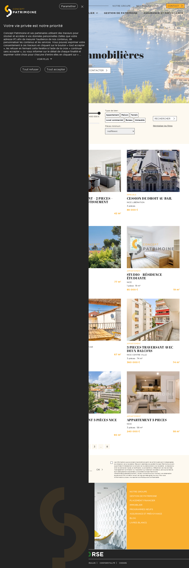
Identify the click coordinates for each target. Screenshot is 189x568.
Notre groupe (122, 6)
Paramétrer (68, 6)
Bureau (129, 120)
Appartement (112, 115)
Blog (133, 518)
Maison (124, 115)
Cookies (123, 563)
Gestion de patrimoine (121, 13)
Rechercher (163, 118)
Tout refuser (81, 6)
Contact (173, 6)
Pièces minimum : (113, 126)
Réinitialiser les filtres (162, 126)
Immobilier (136, 505)
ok (98, 469)
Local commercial (114, 120)
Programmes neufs (141, 509)
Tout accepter (56, 69)
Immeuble (140, 120)
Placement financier (142, 500)
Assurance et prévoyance (163, 13)
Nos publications (147, 6)
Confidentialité (107, 563)
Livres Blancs (138, 522)
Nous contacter (92, 70)
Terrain (134, 115)
